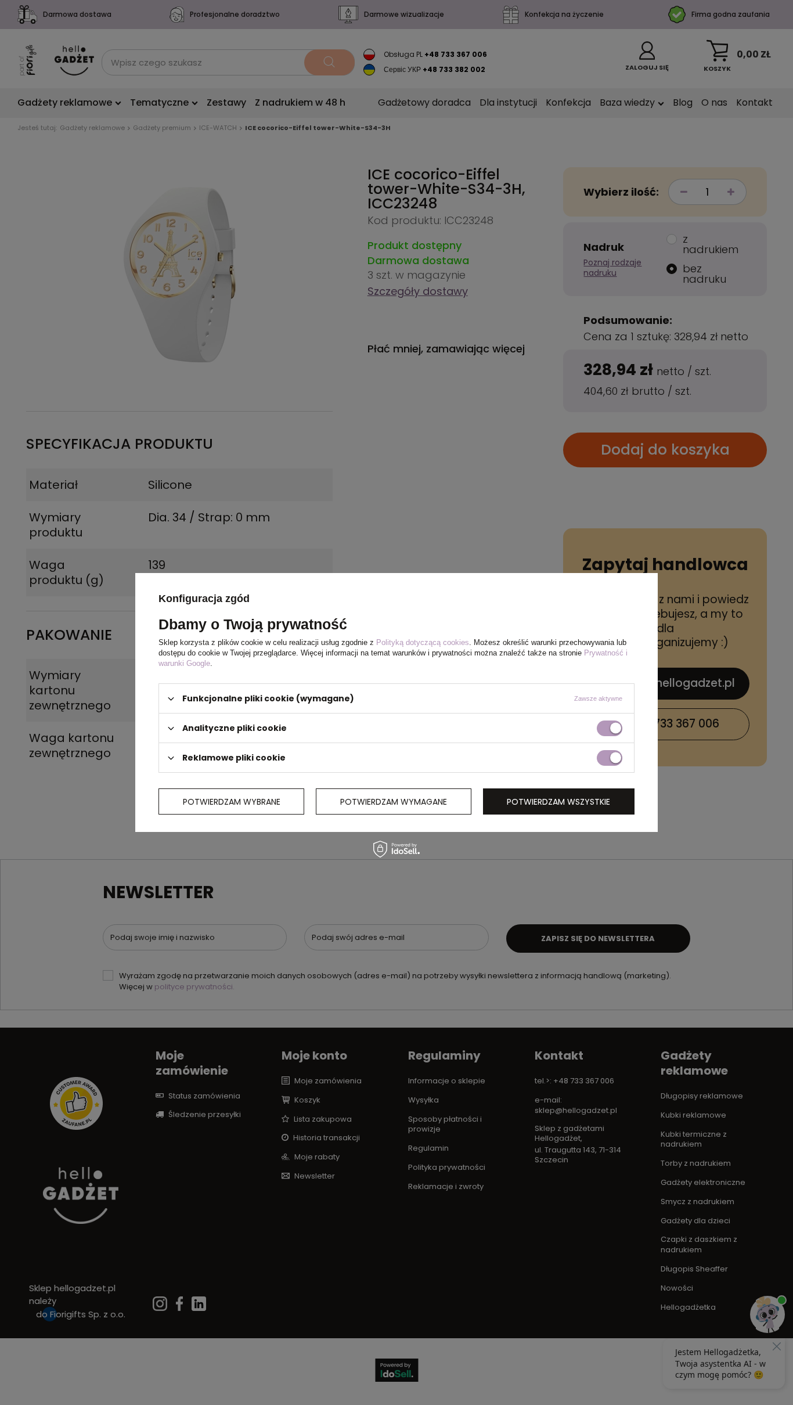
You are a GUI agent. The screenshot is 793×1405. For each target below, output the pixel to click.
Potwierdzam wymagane (393, 801)
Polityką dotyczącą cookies (422, 642)
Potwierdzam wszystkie (558, 801)
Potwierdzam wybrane (231, 801)
